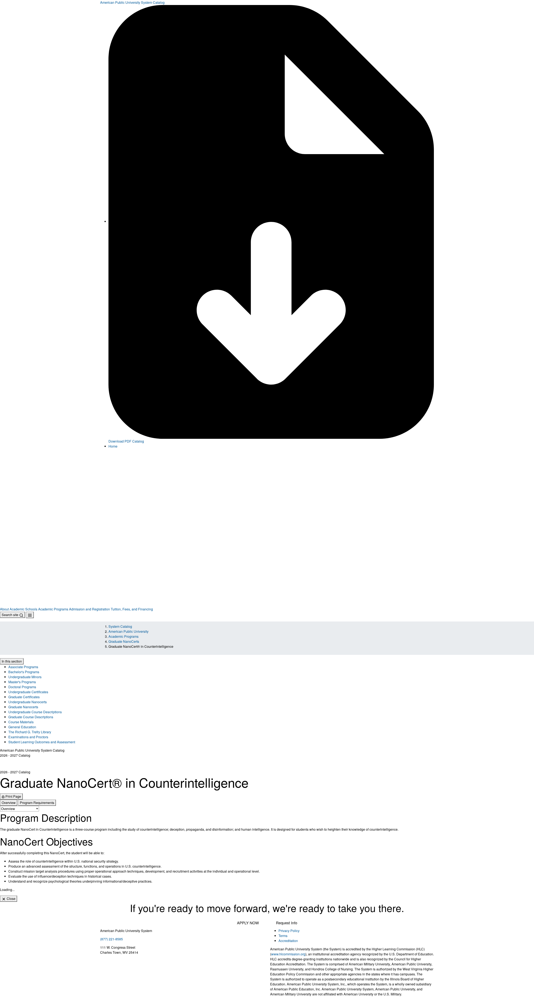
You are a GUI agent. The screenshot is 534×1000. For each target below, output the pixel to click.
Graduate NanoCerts (123, 641)
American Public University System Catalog (132, 2)
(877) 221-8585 (111, 939)
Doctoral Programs (22, 686)
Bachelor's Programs (23, 671)
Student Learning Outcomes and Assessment (41, 742)
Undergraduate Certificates (28, 691)
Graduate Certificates (24, 696)
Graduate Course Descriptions (30, 716)
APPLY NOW (248, 922)
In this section (12, 661)
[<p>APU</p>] (267, 490)
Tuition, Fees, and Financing (132, 609)
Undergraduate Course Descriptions (35, 711)
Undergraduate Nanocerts (27, 701)
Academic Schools (23, 609)
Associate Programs (23, 666)
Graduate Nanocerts (23, 706)
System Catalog (120, 626)
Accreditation (288, 940)
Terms (282, 935)
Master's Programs (22, 681)
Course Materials (21, 721)
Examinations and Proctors (28, 737)
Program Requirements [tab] (37, 802)
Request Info (286, 922)
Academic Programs (53, 609)
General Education (22, 727)
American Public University (128, 631)
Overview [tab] (9, 802)
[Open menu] (30, 615)
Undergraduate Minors (25, 676)
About (4, 609)
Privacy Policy (289, 930)
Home (112, 446)
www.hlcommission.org (288, 954)
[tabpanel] (267, 847)
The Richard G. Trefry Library (29, 732)
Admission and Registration (89, 609)
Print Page (13, 796)
